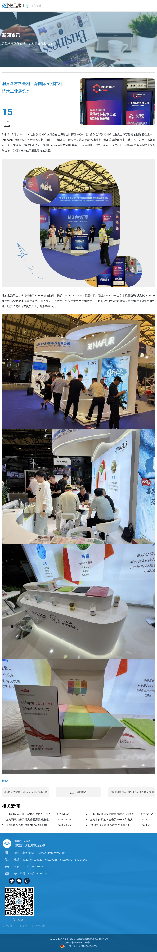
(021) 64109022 (33, 859)
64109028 (51, 859)
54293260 (81, 859)
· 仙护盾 (23, 925)
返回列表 (82, 792)
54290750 (66, 859)
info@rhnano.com (38, 873)
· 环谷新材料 (38, 925)
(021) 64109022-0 (30, 845)
